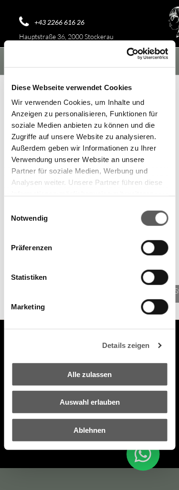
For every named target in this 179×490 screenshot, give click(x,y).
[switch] (154, 247)
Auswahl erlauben (90, 402)
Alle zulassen (89, 374)
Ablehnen (89, 430)
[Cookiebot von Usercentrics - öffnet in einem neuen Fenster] (127, 54)
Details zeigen (125, 345)
